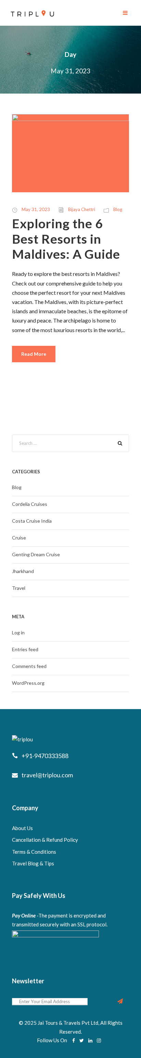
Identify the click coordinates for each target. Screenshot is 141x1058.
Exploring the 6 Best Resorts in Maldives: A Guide (66, 239)
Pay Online (24, 915)
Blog (117, 209)
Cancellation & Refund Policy (45, 840)
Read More (33, 354)
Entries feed (25, 649)
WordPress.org (28, 683)
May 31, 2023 (36, 209)
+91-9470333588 (45, 755)
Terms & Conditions (34, 852)
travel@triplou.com (47, 775)
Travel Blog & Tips (33, 863)
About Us (22, 828)
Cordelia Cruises (29, 504)
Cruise (19, 537)
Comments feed (29, 666)
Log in (18, 632)
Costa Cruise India (32, 521)
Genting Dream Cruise (36, 554)
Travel (18, 588)
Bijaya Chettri (81, 209)
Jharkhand (23, 571)
